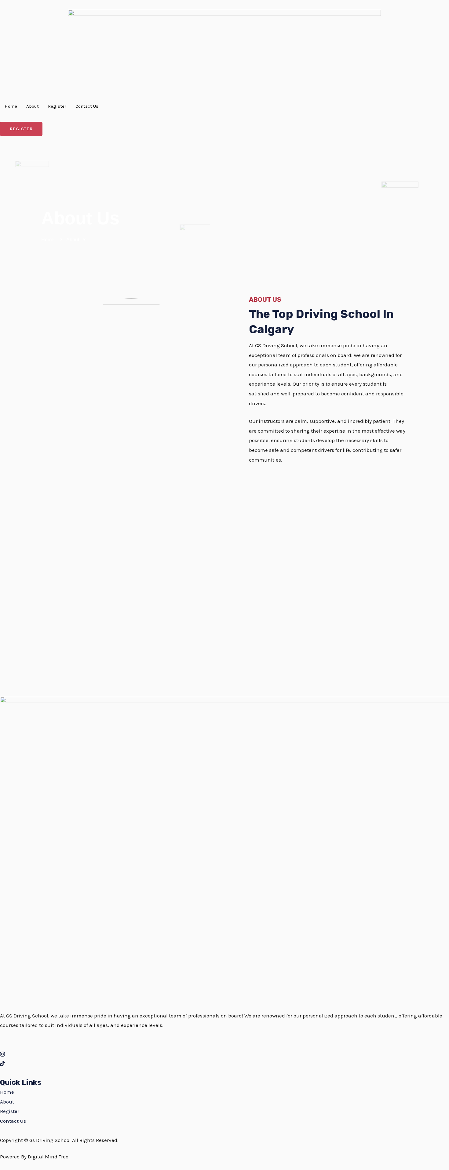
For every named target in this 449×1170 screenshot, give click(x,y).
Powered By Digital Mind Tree (34, 1157)
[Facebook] (224, 1044)
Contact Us (86, 106)
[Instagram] (224, 1054)
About (32, 106)
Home (11, 106)
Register (57, 106)
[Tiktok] (224, 1063)
